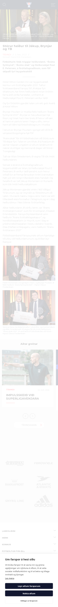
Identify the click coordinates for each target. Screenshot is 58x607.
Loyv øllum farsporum (29, 586)
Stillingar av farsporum (29, 601)
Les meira (9, 578)
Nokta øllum (29, 593)
